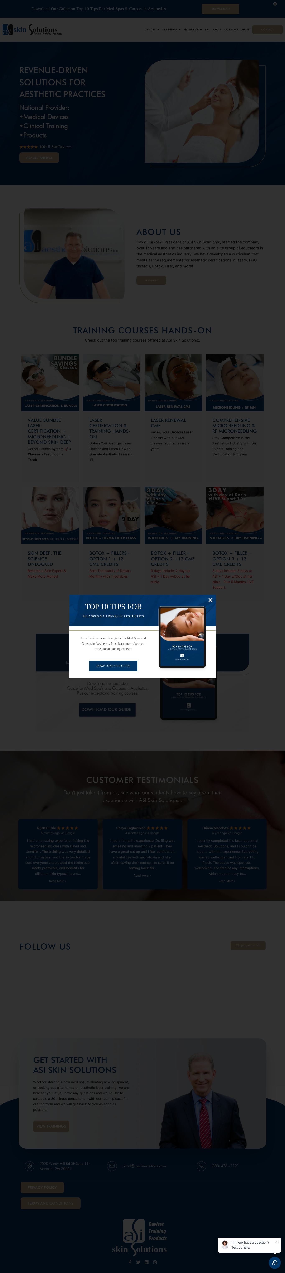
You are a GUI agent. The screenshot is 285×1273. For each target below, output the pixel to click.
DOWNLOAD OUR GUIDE (113, 665)
